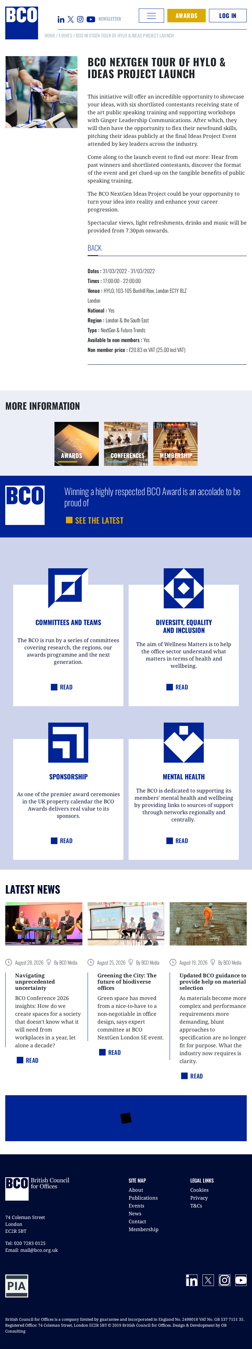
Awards (187, 15)
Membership (143, 1229)
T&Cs (196, 1205)
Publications (143, 1197)
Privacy (199, 1197)
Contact (137, 1221)
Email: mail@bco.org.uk (31, 1250)
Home (50, 35)
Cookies (199, 1189)
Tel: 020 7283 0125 (25, 1243)
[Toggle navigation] (151, 16)
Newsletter (109, 18)
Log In (227, 15)
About (136, 1189)
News (135, 1213)
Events (65, 35)
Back (109, 247)
